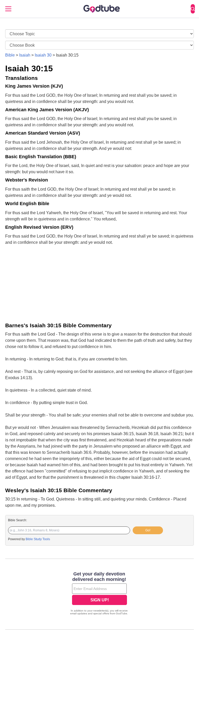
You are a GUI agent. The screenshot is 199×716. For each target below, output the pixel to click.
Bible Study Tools (38, 539)
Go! (147, 530)
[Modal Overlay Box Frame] (99, 594)
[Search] (193, 8)
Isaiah (24, 55)
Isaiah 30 (43, 55)
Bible (10, 55)
